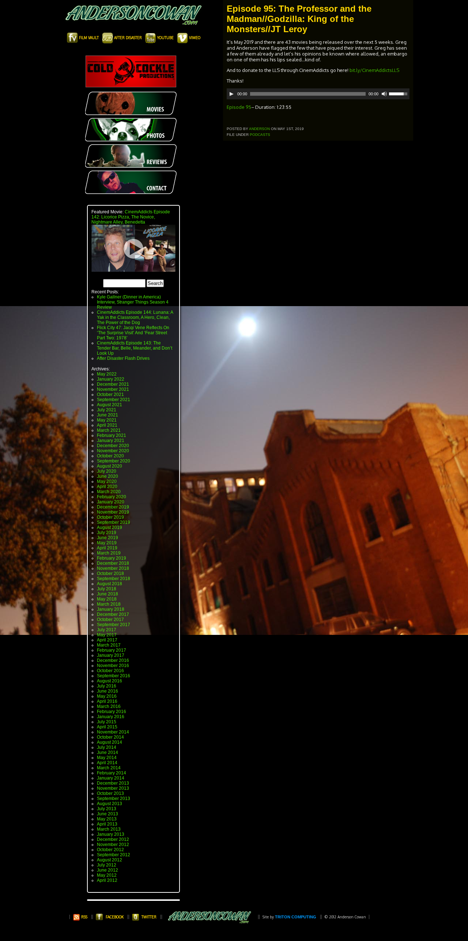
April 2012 (107, 880)
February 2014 (111, 773)
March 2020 (109, 491)
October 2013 (110, 793)
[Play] (231, 94)
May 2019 (107, 542)
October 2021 (110, 394)
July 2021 (106, 409)
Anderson (259, 129)
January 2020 (110, 501)
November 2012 (113, 844)
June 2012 (107, 870)
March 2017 (109, 645)
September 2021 (113, 399)
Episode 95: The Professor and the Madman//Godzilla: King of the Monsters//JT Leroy (299, 19)
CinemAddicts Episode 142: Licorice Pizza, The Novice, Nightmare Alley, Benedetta (130, 217)
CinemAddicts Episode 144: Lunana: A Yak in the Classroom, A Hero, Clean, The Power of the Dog (135, 317)
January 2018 (110, 609)
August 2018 (109, 583)
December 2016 (113, 660)
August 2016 (109, 680)
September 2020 (113, 461)
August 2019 (109, 527)
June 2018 (107, 594)
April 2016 (107, 701)
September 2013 (113, 798)
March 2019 (109, 553)
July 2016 (106, 686)
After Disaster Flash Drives (123, 358)
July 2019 (106, 532)
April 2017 (107, 640)
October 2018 (110, 573)
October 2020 (110, 455)
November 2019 (113, 512)
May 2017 (107, 634)
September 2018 (113, 578)
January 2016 (110, 716)
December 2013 (113, 783)
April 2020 (107, 486)
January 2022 (110, 379)
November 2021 (113, 389)
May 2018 (107, 599)
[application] (318, 93)
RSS (83, 917)
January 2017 (110, 655)
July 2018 (106, 588)
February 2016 (111, 711)
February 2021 (111, 435)
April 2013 (107, 824)
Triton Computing (295, 917)
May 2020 (107, 481)
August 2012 (109, 859)
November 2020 (113, 450)
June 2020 (107, 476)
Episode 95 (239, 107)
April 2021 (107, 425)
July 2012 (106, 865)
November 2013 (113, 788)
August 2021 (109, 404)
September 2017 (113, 624)
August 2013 (109, 803)
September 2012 (113, 854)
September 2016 (113, 675)
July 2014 (106, 747)
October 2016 (110, 670)
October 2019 (110, 517)
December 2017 (113, 614)
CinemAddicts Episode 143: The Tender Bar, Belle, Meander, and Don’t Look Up (134, 348)
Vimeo (194, 37)
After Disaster (128, 37)
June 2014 (107, 752)
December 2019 (113, 507)
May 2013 (107, 819)
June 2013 (107, 813)
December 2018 (113, 563)
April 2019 (107, 547)
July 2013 (106, 808)
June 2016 (107, 691)
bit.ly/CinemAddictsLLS (374, 70)
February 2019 (111, 558)
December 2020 (113, 445)
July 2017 (106, 629)
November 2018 (113, 568)
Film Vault (89, 37)
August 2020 (109, 466)
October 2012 (110, 849)
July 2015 (106, 721)
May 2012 (107, 875)
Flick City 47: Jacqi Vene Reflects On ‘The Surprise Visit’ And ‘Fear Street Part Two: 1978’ (133, 332)
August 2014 (109, 742)
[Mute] (384, 94)
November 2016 (113, 665)
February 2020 (111, 496)
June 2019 (107, 537)
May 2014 (107, 757)
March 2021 (109, 430)
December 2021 (113, 384)
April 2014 (107, 762)
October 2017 (110, 619)
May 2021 (107, 420)
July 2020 (106, 471)
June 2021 (107, 415)
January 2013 (110, 834)
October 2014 (110, 737)
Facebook (115, 917)
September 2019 (113, 522)
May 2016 (107, 696)
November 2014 (113, 732)
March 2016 (109, 706)
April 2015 (107, 726)
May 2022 (107, 374)
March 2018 (109, 604)
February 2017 (111, 650)
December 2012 (113, 839)
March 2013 (109, 829)
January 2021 (110, 440)
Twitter (149, 917)
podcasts (260, 135)
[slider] (399, 93)
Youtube (165, 37)
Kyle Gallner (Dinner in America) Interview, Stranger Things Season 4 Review (133, 302)
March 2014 (109, 767)
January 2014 (110, 778)
